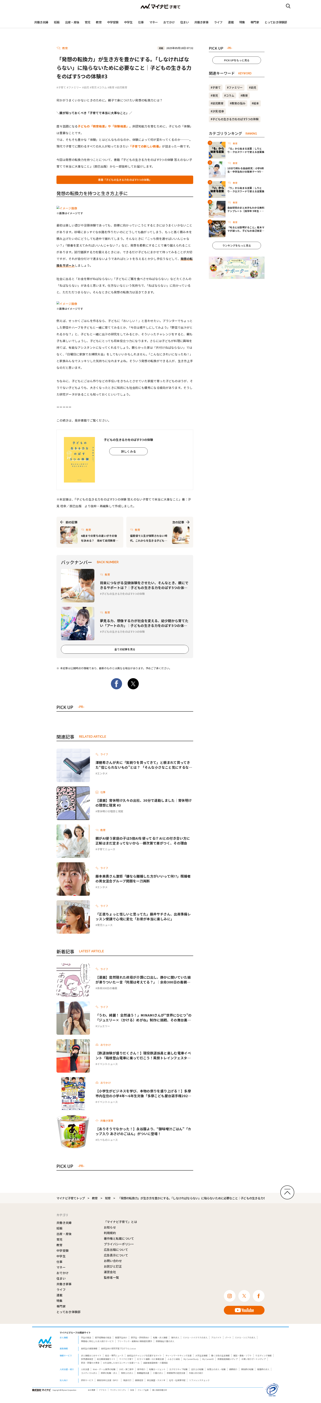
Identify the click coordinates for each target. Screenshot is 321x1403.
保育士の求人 (127, 1372)
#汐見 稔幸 (217, 111)
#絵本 (255, 103)
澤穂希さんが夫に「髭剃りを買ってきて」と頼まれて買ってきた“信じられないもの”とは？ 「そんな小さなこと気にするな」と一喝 (143, 765)
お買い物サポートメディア (253, 1358)
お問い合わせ (113, 1260)
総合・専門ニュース (114, 1355)
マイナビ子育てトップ (70, 1198)
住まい (184, 22)
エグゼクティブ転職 (178, 1369)
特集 (242, 22)
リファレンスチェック (199, 1380)
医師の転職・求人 (109, 1372)
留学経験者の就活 (103, 1337)
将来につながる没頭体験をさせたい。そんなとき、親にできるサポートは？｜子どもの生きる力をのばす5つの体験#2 (144, 585)
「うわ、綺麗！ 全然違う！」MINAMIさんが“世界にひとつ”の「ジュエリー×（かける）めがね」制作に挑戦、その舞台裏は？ (143, 1017)
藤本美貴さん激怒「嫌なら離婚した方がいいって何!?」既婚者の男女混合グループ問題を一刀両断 (143, 878)
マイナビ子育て (126, 1358)
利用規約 (110, 1233)
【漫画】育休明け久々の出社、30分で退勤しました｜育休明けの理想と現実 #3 (143, 803)
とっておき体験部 (276, 22)
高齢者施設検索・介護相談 (155, 1362)
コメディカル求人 (89, 1372)
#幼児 (85, 87)
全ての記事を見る (124, 649)
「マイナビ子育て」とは (120, 1221)
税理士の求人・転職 (216, 1369)
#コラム (102, 87)
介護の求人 (158, 1372)
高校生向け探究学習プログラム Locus (118, 1348)
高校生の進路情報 (89, 1348)
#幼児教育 (121, 87)
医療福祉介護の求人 (165, 1341)
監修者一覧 (111, 1277)
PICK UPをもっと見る (236, 60)
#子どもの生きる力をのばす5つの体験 (235, 119)
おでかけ (169, 22)
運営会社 (110, 1272)
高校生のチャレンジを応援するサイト (144, 1355)
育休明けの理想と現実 (110, 811)
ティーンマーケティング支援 (179, 1355)
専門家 (254, 22)
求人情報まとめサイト (91, 1355)
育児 (87, 22)
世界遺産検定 (87, 1358)
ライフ (218, 22)
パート (228, 1337)
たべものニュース (107, 1140)
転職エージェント (157, 1369)
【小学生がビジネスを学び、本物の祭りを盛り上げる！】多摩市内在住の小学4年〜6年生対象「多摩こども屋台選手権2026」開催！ (143, 1093)
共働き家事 (201, 22)
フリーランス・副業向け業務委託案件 (134, 1341)
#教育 (111, 87)
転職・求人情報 (160, 1337)
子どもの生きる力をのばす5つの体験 (123, 593)
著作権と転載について (119, 1238)
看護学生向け (121, 1337)
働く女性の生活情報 (220, 1355)
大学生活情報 (201, 1355)
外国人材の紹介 (196, 1372)
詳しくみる (128, 451)
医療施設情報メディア (228, 1358)
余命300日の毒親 (107, 988)
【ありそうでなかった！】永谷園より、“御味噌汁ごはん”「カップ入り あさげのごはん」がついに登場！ (143, 1131)
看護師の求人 (263, 1369)
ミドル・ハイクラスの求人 (195, 1337)
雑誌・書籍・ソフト (242, 1355)
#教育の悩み (237, 103)
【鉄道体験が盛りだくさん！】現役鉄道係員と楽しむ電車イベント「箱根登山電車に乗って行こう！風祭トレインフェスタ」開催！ (143, 1055)
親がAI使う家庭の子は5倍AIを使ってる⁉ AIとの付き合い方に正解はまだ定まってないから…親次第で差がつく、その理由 (142, 840)
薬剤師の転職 (247, 1369)
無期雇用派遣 (143, 1372)
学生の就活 (86, 1337)
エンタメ (102, 773)
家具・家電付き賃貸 (90, 1362)
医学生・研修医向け (140, 1337)
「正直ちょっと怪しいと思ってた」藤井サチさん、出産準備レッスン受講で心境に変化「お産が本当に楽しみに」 (143, 916)
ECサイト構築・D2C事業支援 (150, 1358)
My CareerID (208, 1358)
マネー (153, 22)
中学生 (128, 22)
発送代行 (127, 1380)
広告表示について (116, 1255)
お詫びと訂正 (113, 1266)
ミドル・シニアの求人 (245, 1337)
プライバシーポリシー (119, 1244)
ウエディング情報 (263, 1355)
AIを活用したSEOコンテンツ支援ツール (121, 1362)
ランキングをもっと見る (236, 245)
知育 (108, 1198)
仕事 (141, 22)
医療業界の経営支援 (176, 1372)
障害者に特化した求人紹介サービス (97, 1341)
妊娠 (56, 22)
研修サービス (87, 1380)
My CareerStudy (191, 1358)
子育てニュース (106, 849)
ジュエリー (103, 1026)
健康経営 (139, 1380)
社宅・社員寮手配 (177, 1380)
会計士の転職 (197, 1369)
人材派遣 (85, 1369)
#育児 (93, 87)
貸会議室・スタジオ (156, 1380)
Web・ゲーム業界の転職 (104, 1369)
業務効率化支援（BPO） (108, 1380)
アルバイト (216, 1337)
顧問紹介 (233, 1369)
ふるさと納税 (174, 1358)
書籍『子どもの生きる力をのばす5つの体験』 (125, 180)
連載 (231, 22)
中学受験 (113, 22)
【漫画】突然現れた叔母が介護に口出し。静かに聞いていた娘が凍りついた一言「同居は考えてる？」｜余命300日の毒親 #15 (143, 979)
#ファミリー (74, 87)
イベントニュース (107, 1064)
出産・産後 (72, 22)
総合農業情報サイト (106, 1358)
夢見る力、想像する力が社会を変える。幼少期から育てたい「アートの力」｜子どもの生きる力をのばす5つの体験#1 (144, 623)
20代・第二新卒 (126, 1369)
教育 (98, 22)
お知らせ (110, 1227)
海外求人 (175, 1337)
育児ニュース (105, 925)
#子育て (61, 87)
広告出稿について (116, 1249)
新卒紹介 (141, 1369)
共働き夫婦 (41, 22)
